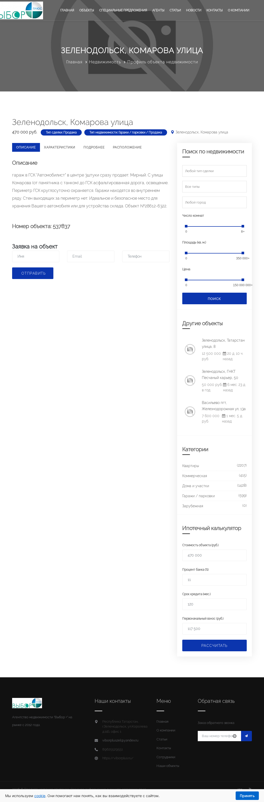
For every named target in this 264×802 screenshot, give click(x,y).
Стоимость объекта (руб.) (200, 545)
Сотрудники (165, 757)
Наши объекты (167, 766)
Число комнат (193, 215)
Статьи (175, 10)
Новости (193, 10)
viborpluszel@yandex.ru (120, 740)
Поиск (214, 299)
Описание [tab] (26, 147)
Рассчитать (214, 646)
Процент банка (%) (195, 569)
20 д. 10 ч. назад (233, 356)
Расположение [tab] (127, 147)
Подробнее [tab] (94, 147)
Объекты (86, 10)
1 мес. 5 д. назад (232, 418)
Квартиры (190, 466)
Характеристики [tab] (59, 147)
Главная (67, 10)
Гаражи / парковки (198, 496)
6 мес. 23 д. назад (234, 387)
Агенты (158, 10)
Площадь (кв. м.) (194, 242)
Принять (247, 795)
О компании (238, 10)
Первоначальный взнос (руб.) (203, 618)
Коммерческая (194, 476)
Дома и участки (195, 486)
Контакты (215, 10)
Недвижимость (105, 62)
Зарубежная (192, 506)
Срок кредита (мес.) (196, 594)
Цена (186, 269)
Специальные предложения (123, 10)
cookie (39, 795)
